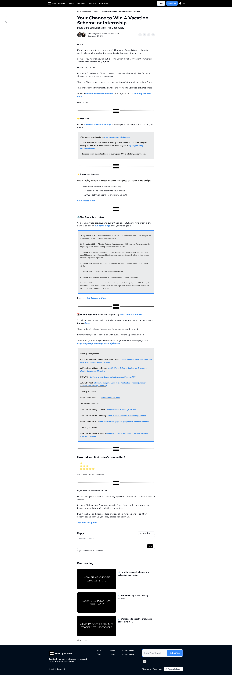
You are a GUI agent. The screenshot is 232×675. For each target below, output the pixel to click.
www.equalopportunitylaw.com (117, 137)
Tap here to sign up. (87, 522)
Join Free (172, 3)
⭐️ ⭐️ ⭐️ (84, 466)
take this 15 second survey (97, 124)
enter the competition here (99, 93)
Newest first (145, 533)
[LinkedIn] (144, 661)
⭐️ (81, 463)
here (87, 323)
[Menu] (180, 3)
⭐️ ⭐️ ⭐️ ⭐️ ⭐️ (87, 469)
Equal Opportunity (84, 12)
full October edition (96, 298)
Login (161, 3)
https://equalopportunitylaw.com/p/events (98, 343)
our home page (102, 226)
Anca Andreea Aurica (131, 314)
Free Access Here (86, 201)
